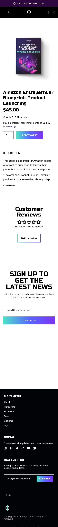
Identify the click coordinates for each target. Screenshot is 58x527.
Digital (7, 425)
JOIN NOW (29, 320)
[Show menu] (4, 12)
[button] (10, 117)
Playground (9, 407)
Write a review (29, 238)
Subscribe (45, 478)
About (7, 402)
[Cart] (54, 12)
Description (11, 153)
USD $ (8, 495)
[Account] (48, 12)
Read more (9, 185)
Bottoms (8, 421)
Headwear (9, 411)
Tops (6, 416)
